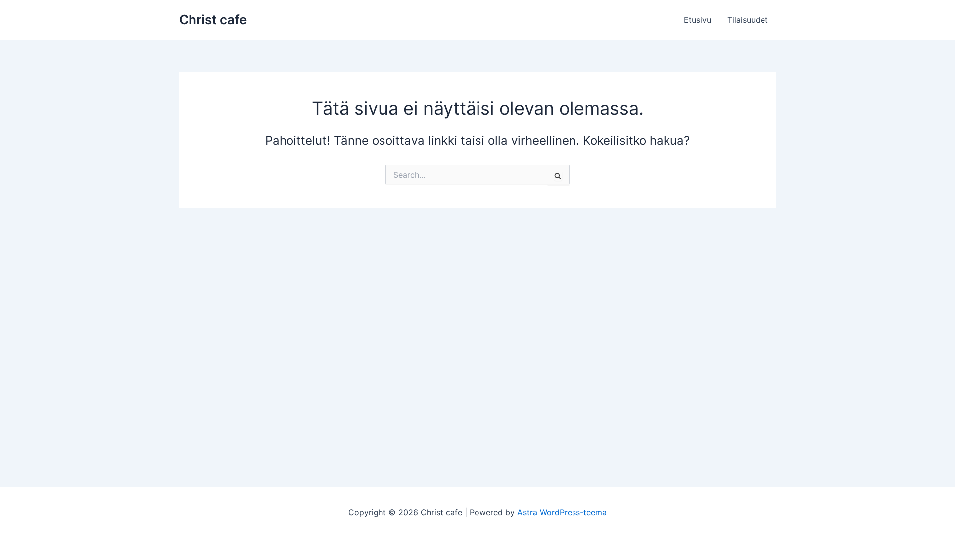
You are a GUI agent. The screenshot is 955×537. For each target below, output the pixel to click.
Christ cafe (213, 19)
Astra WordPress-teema (562, 512)
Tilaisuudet (747, 20)
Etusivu (697, 20)
